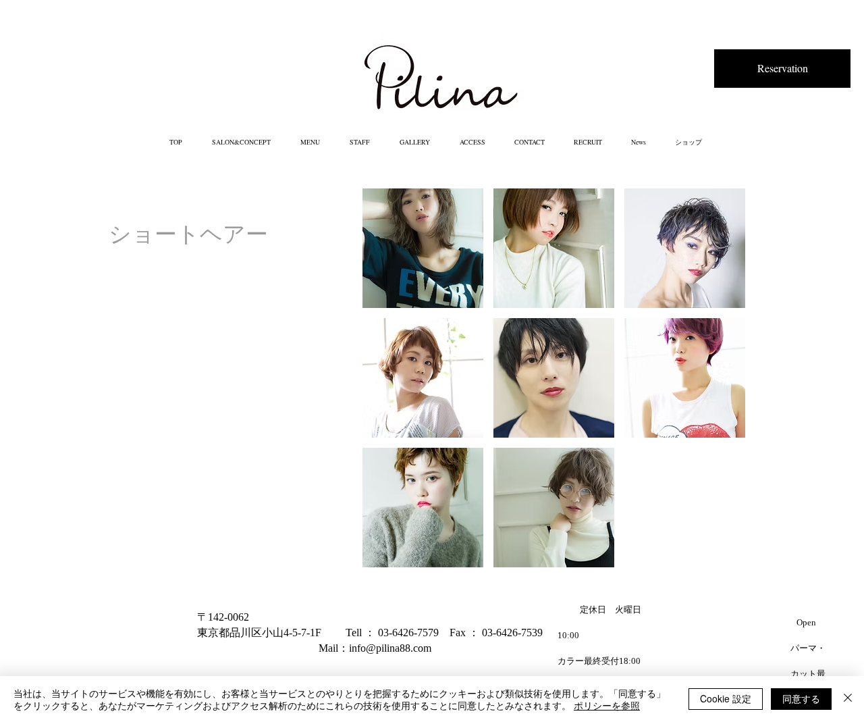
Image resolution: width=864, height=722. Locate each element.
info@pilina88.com (390, 648)
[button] (422, 248)
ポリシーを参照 (607, 705)
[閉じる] (848, 699)
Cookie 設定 (725, 698)
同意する (801, 698)
